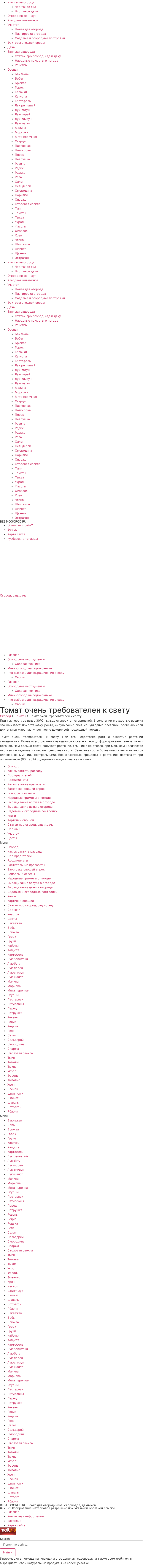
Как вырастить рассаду (24, 771)
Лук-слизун (23, 119)
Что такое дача (26, 11)
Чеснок (20, 240)
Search (5, 1538)
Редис (19, 168)
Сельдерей (23, 186)
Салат (19, 181)
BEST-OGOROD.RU (13, 521)
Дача (11, 47)
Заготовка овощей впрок (26, 789)
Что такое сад (25, 7)
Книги (11, 815)
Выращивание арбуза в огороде (31, 802)
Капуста (21, 96)
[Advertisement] (71, 567)
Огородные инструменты (26, 659)
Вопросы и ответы (21, 793)
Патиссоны (23, 150)
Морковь (21, 132)
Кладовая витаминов (22, 20)
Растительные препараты (26, 784)
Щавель (20, 253)
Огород (12, 766)
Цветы (12, 838)
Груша (12, 941)
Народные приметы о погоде (36, 60)
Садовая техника (27, 664)
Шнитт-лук (23, 244)
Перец (19, 155)
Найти (7, 1552)
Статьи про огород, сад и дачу (38, 56)
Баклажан (22, 74)
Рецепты (21, 65)
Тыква (19, 217)
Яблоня (12, 1111)
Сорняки (21, 195)
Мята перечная (26, 137)
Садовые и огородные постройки (40, 38)
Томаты (20, 213)
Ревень (20, 163)
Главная (13, 655)
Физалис (21, 231)
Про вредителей (19, 775)
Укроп (19, 222)
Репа (18, 177)
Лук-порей (22, 114)
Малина (20, 128)
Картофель (23, 101)
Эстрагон (22, 258)
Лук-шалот (23, 123)
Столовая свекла (27, 204)
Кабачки (21, 92)
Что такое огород (20, 2)
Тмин (18, 208)
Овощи (12, 69)
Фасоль (20, 226)
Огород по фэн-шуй (21, 16)
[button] (71, 842)
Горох (19, 87)
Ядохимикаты (17, 780)
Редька (20, 172)
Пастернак (23, 146)
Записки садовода (21, 51)
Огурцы (20, 141)
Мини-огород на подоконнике (29, 668)
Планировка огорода (30, 33)
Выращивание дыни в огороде (30, 806)
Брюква (20, 83)
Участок (13, 25)
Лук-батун (22, 110)
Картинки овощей (20, 820)
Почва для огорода (29, 29)
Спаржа (20, 199)
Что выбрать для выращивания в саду (35, 673)
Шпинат (20, 249)
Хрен (18, 235)
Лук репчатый (25, 105)
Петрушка (22, 159)
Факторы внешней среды (26, 42)
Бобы (19, 78)
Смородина (23, 190)
